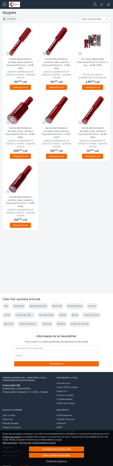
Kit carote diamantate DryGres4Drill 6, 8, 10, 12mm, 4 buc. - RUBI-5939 (92, 62)
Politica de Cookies (66, 403)
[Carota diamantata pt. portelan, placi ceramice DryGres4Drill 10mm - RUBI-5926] (92, 110)
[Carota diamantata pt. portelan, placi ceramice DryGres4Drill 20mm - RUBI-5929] (20, 110)
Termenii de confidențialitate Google (37, 443)
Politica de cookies (11, 437)
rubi (6, 306)
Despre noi (62, 391)
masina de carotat (80, 324)
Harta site (61, 423)
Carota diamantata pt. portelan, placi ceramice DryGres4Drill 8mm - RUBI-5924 (56, 64)
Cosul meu (7, 419)
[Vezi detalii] (8, 54)
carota (7, 315)
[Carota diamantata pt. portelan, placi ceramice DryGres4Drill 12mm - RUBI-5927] (56, 110)
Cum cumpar (8, 415)
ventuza (92, 306)
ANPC (59, 427)
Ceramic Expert (91, 315)
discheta (61, 324)
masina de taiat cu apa (30, 324)
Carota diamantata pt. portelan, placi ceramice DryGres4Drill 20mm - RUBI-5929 (20, 133)
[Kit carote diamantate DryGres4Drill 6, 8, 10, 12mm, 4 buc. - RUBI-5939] (92, 41)
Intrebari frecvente (66, 419)
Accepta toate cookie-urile (56, 449)
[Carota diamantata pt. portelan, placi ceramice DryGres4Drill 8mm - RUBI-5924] (56, 41)
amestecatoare (75, 306)
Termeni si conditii (65, 395)
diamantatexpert (38, 306)
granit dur (9, 324)
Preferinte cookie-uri (56, 461)
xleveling (46, 324)
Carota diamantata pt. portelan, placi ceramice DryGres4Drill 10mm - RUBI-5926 (92, 133)
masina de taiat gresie (26, 315)
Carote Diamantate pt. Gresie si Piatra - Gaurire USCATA (20, 75)
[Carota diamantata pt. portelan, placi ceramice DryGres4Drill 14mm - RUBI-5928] (20, 179)
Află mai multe (9, 443)
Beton (75, 315)
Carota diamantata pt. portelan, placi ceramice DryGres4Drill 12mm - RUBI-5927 (56, 133)
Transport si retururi (11, 427)
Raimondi (57, 306)
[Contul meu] (101, 4)
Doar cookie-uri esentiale (56, 455)
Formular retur (63, 383)
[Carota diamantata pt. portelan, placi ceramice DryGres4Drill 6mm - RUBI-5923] (20, 41)
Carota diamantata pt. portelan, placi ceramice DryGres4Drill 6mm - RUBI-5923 (20, 64)
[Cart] (108, 4)
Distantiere (18, 306)
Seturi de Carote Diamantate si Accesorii (93, 76)
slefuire (62, 315)
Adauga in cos (20, 87)
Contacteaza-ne (64, 415)
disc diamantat (46, 315)
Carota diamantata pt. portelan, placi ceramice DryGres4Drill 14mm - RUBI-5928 (20, 202)
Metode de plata (10, 423)
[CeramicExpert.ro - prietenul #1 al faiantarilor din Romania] (13, 4)
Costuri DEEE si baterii (67, 387)
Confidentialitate (64, 399)
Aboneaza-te (57, 363)
